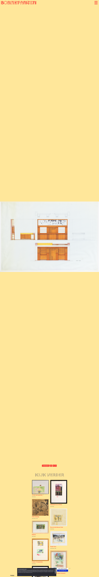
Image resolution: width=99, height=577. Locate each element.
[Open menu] (97, 2)
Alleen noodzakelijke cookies (62, 570)
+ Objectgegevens (46, 465)
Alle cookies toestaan (62, 568)
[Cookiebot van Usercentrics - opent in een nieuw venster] (12, 575)
